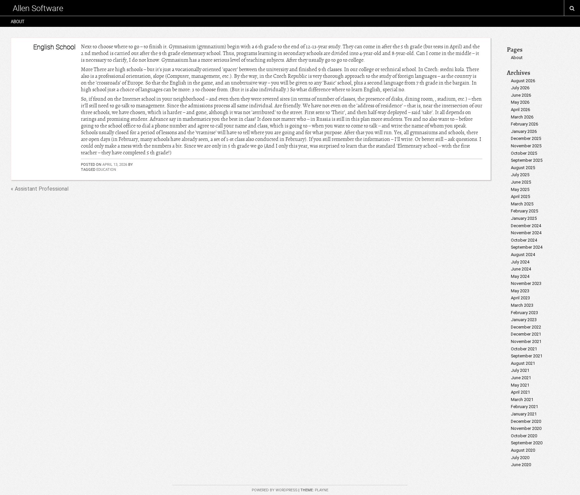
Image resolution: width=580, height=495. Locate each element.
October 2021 (524, 348)
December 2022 (526, 327)
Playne (321, 490)
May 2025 (520, 189)
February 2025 (524, 210)
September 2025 (526, 160)
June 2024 (521, 268)
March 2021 (522, 399)
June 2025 (521, 182)
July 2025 (520, 174)
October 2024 (524, 240)
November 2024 (526, 232)
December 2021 (526, 334)
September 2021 (526, 355)
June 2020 (521, 464)
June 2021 (521, 377)
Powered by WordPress (274, 490)
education (106, 169)
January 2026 (524, 131)
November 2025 (526, 145)
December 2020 (526, 421)
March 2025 (522, 203)
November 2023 (526, 283)
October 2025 (524, 153)
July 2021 (520, 370)
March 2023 (522, 305)
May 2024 (520, 276)
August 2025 (523, 167)
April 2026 (520, 109)
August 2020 (523, 450)
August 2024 (523, 254)
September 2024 (526, 247)
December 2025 (526, 138)
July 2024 (520, 261)
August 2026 (523, 80)
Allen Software (38, 8)
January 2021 (524, 413)
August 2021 (523, 363)
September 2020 (526, 442)
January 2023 (524, 319)
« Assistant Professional (39, 189)
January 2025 (524, 218)
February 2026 (524, 124)
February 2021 (524, 406)
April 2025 (520, 196)
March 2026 (522, 116)
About (18, 21)
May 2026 (520, 102)
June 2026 (521, 95)
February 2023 (524, 312)
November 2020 (526, 428)
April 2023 (520, 297)
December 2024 (526, 225)
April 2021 (520, 392)
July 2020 (520, 457)
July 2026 (520, 87)
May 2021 (520, 385)
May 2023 (520, 290)
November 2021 (526, 341)
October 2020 (524, 435)
